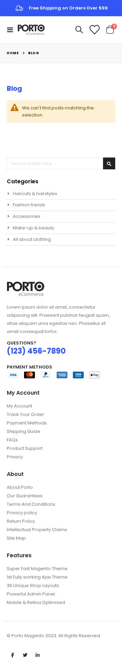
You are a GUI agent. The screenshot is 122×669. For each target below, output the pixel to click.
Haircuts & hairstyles (35, 193)
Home (13, 53)
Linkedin (38, 655)
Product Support (25, 448)
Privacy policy (22, 512)
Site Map (16, 538)
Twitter (25, 655)
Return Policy (21, 521)
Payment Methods (27, 423)
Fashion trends (29, 205)
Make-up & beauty (33, 228)
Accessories (26, 216)
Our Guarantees (24, 496)
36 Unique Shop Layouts (33, 585)
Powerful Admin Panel (31, 594)
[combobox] (61, 164)
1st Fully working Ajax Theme (37, 577)
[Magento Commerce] (31, 29)
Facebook (12, 655)
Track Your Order (25, 414)
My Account (19, 406)
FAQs (12, 440)
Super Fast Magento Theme (37, 568)
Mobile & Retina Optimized (36, 602)
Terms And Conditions (31, 504)
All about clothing (32, 239)
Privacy (15, 457)
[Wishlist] (94, 30)
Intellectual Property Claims (37, 529)
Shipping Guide (23, 431)
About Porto (20, 487)
